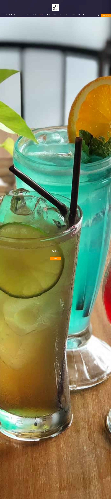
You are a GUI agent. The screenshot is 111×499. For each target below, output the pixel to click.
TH (79, 15)
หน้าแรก (28, 15)
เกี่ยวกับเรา (66, 15)
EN (83, 15)
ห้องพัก (34, 15)
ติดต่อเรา (73, 15)
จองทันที (55, 258)
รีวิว (60, 15)
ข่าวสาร (54, 15)
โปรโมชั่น (48, 15)
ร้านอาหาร (41, 15)
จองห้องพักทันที (106, 15)
